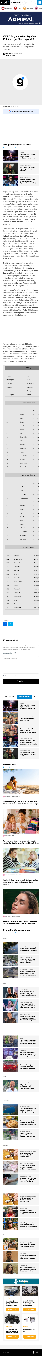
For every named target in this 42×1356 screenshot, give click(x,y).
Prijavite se (21, 681)
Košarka (15, 2)
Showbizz (30, 8)
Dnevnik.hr (8, 8)
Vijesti (19, 8)
